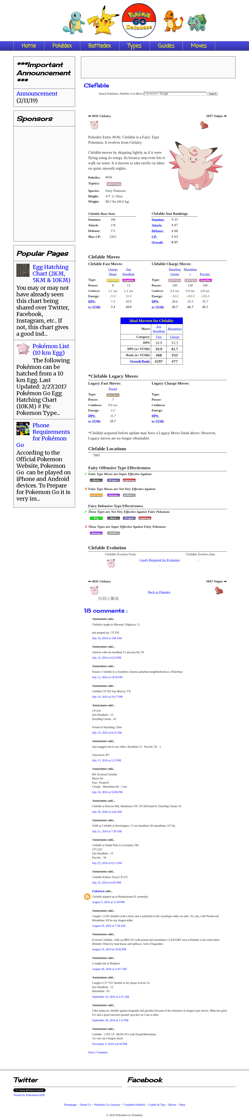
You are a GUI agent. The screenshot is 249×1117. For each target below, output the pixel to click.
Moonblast (175, 329)
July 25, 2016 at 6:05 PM (106, 882)
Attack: (157, 225)
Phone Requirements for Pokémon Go (43, 435)
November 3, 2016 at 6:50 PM (109, 1044)
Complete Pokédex (134, 1104)
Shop (182, 1104)
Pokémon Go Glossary (107, 1104)
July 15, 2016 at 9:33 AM (107, 732)
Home (29, 46)
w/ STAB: (94, 307)
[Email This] (100, 598)
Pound (113, 389)
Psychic (205, 274)
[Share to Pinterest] (117, 598)
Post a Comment (97, 1052)
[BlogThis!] (104, 598)
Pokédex (62, 46)
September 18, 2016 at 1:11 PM (110, 1020)
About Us (85, 1104)
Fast (159, 337)
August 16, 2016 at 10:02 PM (109, 949)
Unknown (98, 891)
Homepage (70, 1104)
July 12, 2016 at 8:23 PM (106, 657)
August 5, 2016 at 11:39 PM (108, 902)
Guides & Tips (156, 1104)
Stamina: (158, 219)
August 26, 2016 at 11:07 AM (109, 969)
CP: (154, 237)
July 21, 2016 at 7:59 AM (107, 831)
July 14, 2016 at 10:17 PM (107, 696)
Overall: (157, 242)
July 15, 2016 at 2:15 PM (106, 760)
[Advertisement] (158, 66)
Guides (166, 46)
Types (134, 46)
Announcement (37, 93)
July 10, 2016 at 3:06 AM (107, 638)
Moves (199, 46)
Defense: (158, 231)
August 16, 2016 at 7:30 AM (108, 925)
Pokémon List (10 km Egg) (51, 349)
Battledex (99, 46)
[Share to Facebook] (112, 598)
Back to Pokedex (159, 592)
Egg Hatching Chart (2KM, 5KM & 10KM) (51, 274)
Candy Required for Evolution (160, 560)
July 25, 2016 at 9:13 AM (107, 863)
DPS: (92, 301)
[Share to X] (108, 598)
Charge (174, 337)
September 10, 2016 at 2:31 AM (110, 996)
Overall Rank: (140, 361)
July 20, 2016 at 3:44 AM (107, 811)
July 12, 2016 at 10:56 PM (107, 677)
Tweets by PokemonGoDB (29, 1095)
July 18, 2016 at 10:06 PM (107, 792)
